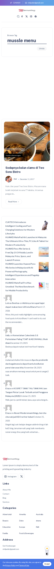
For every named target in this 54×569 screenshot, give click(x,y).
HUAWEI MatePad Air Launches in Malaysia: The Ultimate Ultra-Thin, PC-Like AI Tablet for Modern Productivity (26, 241)
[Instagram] (31, 16)
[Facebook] (22, 16)
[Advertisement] (27, 90)
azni (15, 179)
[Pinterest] (35, 16)
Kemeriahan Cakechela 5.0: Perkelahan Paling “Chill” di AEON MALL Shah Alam (26, 339)
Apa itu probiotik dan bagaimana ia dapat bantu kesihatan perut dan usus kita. (26, 364)
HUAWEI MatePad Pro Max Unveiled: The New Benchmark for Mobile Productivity (19, 286)
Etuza (8, 388)
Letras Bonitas (12, 303)
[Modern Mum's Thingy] (27, 10)
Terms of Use (24, 565)
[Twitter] (26, 16)
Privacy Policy (10, 565)
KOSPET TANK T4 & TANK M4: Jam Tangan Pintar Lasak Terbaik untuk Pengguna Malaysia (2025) (26, 392)
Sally (7, 335)
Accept (47, 564)
